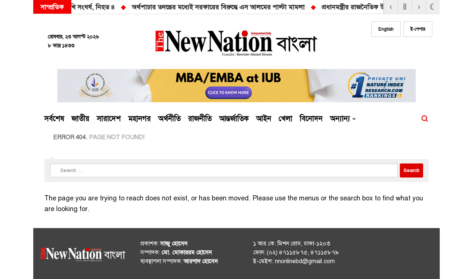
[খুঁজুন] (424, 119)
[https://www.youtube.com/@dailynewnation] (413, 255)
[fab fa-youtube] (411, 50)
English (386, 29)
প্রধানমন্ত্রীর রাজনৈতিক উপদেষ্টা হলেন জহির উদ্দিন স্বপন (263, 7)
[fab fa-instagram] (396, 50)
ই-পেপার (418, 29)
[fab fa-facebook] (381, 50)
